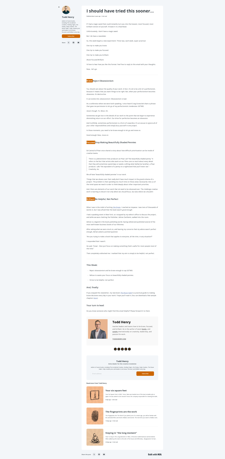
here (95, 298)
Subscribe (71, 36)
